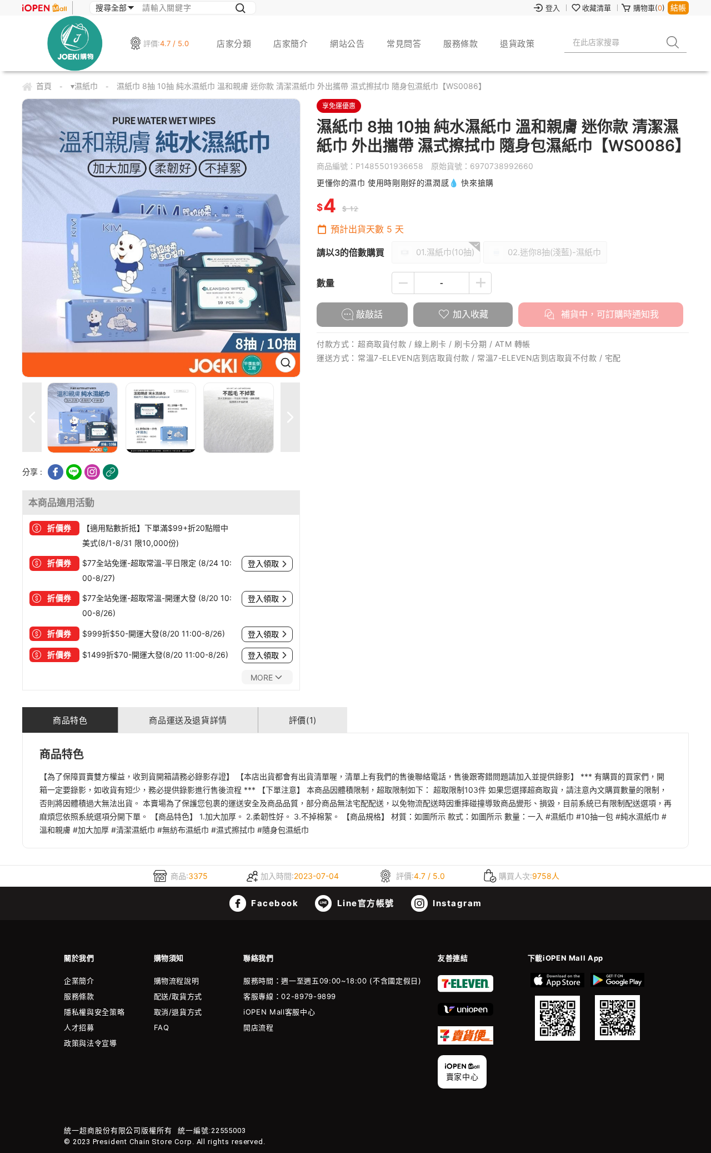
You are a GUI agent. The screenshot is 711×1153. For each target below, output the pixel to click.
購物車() (649, 7)
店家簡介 (290, 43)
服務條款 (460, 43)
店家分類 (234, 43)
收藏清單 (596, 7)
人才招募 (79, 1027)
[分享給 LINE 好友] (74, 472)
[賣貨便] (465, 1041)
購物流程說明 (176, 980)
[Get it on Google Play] (617, 1007)
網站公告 (347, 43)
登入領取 (263, 563)
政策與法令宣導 (90, 1042)
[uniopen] (465, 1012)
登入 (552, 7)
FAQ (161, 1027)
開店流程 (258, 1027)
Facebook (274, 903)
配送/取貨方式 (178, 996)
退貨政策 (517, 43)
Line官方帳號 (364, 903)
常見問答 (404, 43)
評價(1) (303, 720)
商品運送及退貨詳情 (188, 720)
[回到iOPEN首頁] (44, 7)
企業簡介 (79, 980)
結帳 (678, 7)
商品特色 (70, 720)
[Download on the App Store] (558, 1007)
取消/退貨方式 (178, 1011)
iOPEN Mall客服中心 (279, 1011)
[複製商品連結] (110, 472)
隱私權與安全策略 (94, 1011)
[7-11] (465, 989)
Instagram (456, 903)
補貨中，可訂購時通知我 (608, 314)
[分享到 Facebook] (55, 472)
